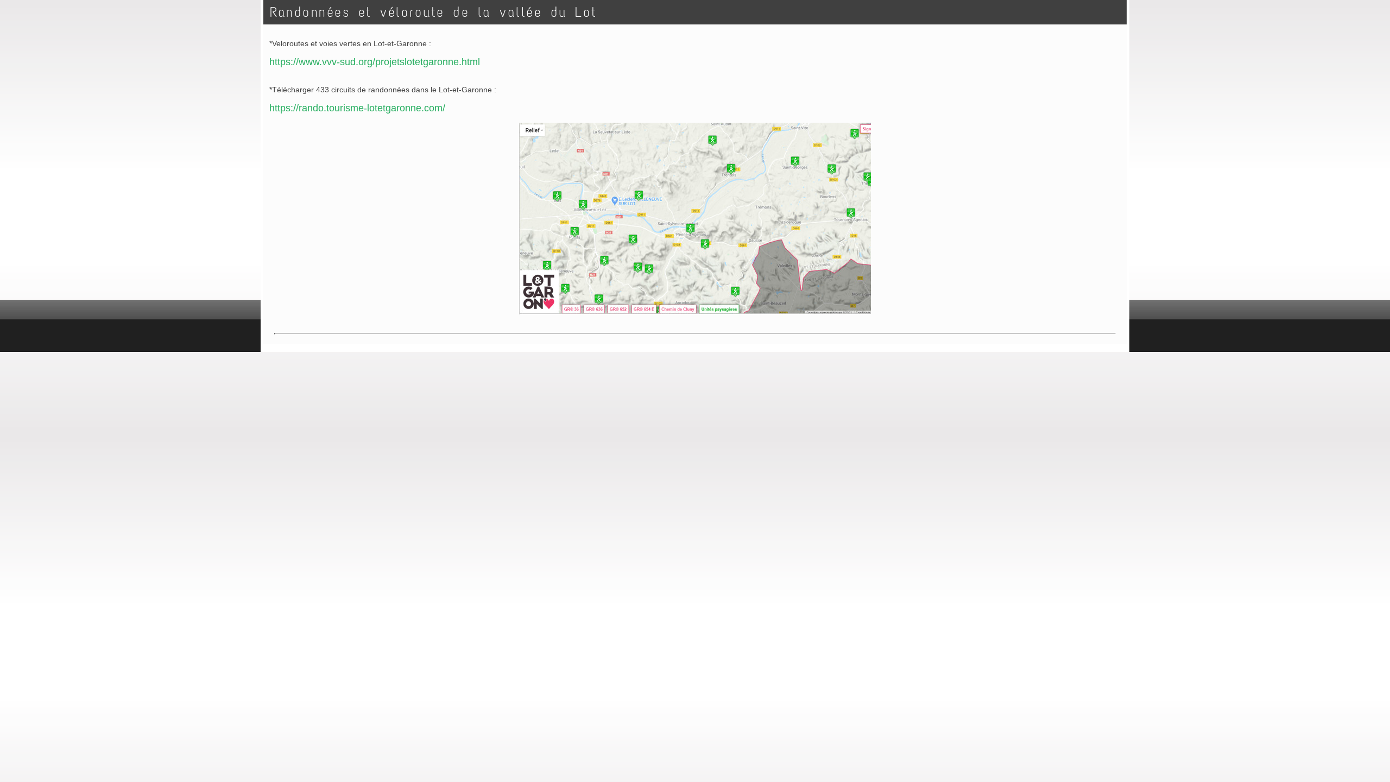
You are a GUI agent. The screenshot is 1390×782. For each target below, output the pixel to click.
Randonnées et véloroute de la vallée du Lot (433, 12)
